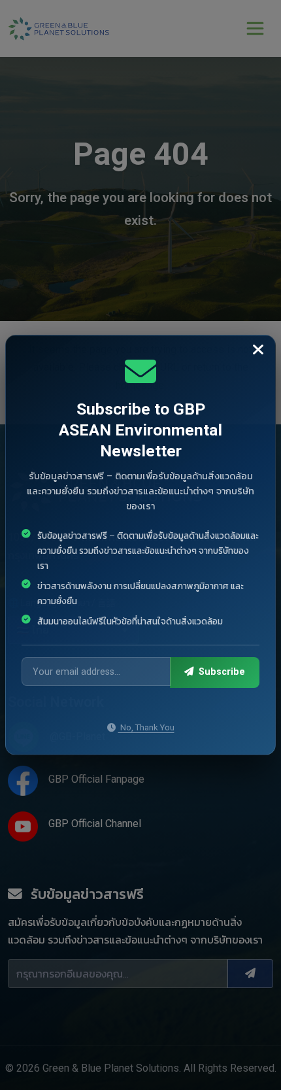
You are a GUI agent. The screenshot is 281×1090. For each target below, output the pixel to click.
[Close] (258, 350)
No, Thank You (146, 727)
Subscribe (220, 671)
